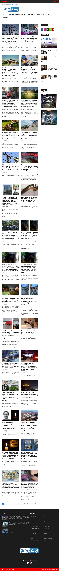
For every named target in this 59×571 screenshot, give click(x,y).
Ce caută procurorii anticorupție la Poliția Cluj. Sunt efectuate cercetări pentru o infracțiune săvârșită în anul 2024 (10, 486)
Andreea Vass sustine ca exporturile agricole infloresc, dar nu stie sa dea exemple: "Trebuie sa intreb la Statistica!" (49, 77)
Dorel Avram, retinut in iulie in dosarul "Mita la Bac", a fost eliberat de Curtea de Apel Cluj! (49, 68)
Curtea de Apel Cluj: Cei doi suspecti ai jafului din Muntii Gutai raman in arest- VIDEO (49, 59)
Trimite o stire (16, 4)
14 (35, 503)
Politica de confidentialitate (45, 569)
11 (27, 503)
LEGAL (26, 14)
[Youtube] (53, 4)
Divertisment (5, 17)
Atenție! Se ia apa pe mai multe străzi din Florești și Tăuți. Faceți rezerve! (28, 332)
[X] (49, 4)
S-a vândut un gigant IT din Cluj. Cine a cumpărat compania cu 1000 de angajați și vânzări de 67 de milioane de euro (19, 523)
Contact (11, 4)
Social (10, 14)
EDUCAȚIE (7, 14)
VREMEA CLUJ (48, 14)
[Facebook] (46, 4)
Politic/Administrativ (16, 14)
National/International (35, 14)
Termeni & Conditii (53, 569)
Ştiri (3, 14)
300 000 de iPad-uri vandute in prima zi (52, 51)
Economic (23, 14)
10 (24, 503)
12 (30, 503)
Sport (29, 14)
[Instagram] (48, 4)
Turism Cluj (43, 14)
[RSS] (55, 4)
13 (32, 503)
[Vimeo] (51, 4)
